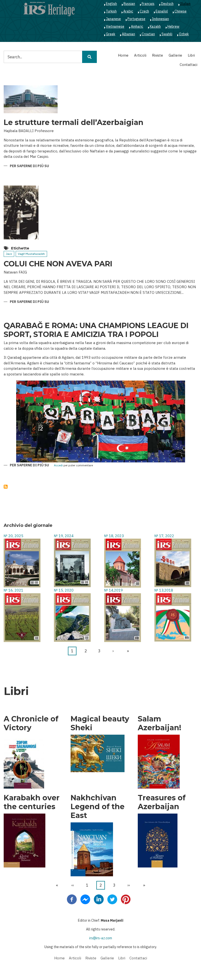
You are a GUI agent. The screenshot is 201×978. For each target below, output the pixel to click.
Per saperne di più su (29, 166)
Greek (110, 34)
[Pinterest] (126, 899)
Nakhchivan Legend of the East (98, 806)
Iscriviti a (6, 487)
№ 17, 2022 (164, 535)
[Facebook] (72, 899)
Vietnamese (115, 26)
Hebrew (173, 26)
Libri (191, 55)
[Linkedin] (99, 899)
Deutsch (167, 3)
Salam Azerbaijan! (159, 723)
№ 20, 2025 (13, 535)
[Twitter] (112, 899)
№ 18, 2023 (114, 535)
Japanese (113, 19)
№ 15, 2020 (64, 590)
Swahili (167, 34)
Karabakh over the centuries (32, 802)
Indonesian (160, 19)
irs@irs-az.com (100, 938)
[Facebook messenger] (85, 899)
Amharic (137, 26)
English (111, 3)
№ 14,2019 (113, 590)
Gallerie (175, 55)
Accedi (58, 465)
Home (123, 55)
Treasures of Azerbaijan (162, 802)
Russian (129, 3)
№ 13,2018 (163, 590)
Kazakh (155, 26)
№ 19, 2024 (64, 535)
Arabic (128, 11)
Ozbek (184, 34)
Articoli (140, 55)
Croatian (148, 34)
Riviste (157, 55)
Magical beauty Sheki (100, 723)
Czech (144, 11)
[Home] (49, 9)
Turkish (111, 11)
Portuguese (136, 19)
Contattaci (188, 64)
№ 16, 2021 (13, 590)
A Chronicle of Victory (31, 723)
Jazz (9, 254)
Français (148, 3)
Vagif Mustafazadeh (31, 254)
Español (162, 11)
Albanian (128, 34)
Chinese (181, 11)
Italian (185, 3)
